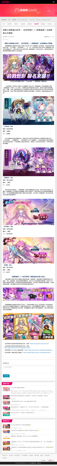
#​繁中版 (23, 410)
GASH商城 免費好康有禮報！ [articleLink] (18, 387)
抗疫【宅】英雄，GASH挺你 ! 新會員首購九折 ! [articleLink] (23, 412)
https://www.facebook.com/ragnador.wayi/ (17, 347)
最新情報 (9, 24)
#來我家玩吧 (24, 393)
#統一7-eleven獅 (20, 444)
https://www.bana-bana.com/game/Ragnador (38, 350)
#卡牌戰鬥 (24, 392)
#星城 (23, 390)
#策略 (12, 390)
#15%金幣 (22, 433)
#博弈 (28, 392)
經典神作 (16, 24)
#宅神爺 (30, 390)
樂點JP (42, 455)
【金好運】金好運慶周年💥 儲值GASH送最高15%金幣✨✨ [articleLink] (26, 430)
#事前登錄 (18, 410)
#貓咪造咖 (13, 444)
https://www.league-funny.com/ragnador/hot (37, 352)
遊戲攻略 (43, 24)
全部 (4, 24)
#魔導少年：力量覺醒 (48, 392)
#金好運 (13, 433)
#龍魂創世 (35, 390)
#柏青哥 (45, 393)
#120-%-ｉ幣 (14, 450)
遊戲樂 (4, 19)
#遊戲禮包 (33, 392)
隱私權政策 (17, 455)
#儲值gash (17, 433)
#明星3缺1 (19, 450)
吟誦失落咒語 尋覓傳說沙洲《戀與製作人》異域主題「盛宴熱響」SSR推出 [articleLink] (29, 395)
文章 (9, 19)
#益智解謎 (38, 392)
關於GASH (5, 455)
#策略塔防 (29, 393)
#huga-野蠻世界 (14, 428)
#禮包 (12, 392)
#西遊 (48, 393)
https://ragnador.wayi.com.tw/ (39, 343)
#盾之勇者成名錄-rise (15, 404)
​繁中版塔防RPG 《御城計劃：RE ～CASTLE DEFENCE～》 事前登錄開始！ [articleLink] (30, 407)
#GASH (20, 428)
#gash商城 (13, 393)
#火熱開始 (13, 410)
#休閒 (42, 392)
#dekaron (16, 390)
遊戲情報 (29, 24)
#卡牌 (20, 390)
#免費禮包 (18, 393)
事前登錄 (49, 24)
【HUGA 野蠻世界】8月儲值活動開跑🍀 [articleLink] (21, 424)
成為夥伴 (31, 455)
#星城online (44, 390)
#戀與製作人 (13, 398)
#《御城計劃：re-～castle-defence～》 (39, 410)
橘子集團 (5, 458)
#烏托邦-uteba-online (38, 393)
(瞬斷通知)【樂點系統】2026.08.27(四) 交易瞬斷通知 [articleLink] (24, 436)
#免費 (26, 390)
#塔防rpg (27, 410)
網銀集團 (47, 455)
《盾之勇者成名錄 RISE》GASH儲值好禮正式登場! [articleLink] (23, 401)
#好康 (39, 390)
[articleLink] (6, 390)
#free (20, 392)
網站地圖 (37, 455)
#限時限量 (49, 390)
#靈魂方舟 (16, 392)
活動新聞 (14, 19)
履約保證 (11, 455)
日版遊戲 (23, 24)
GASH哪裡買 (24, 455)
